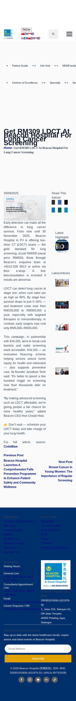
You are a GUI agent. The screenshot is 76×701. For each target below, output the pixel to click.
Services (10, 525)
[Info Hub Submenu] (56, 65)
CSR (44, 534)
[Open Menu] (69, 34)
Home (8, 147)
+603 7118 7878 (14, 591)
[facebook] (21, 680)
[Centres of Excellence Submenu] (43, 82)
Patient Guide (20, 65)
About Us (10, 547)
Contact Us (11, 552)
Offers (8, 534)
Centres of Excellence (25, 82)
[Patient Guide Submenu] (34, 65)
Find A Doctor (50, 530)
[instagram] (30, 680)
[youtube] (38, 680)
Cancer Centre (51, 525)
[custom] (55, 680)
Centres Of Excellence (19, 521)
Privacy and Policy (54, 547)
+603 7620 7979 (14, 576)
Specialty (55, 82)
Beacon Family (14, 543)
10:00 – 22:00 (13, 569)
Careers (46, 543)
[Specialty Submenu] (66, 82)
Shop (45, 538)
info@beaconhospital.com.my (25, 602)
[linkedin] (46, 680)
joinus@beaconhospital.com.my (26, 609)
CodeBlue (11, 446)
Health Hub (11, 538)
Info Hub (45, 65)
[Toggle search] (53, 34)
